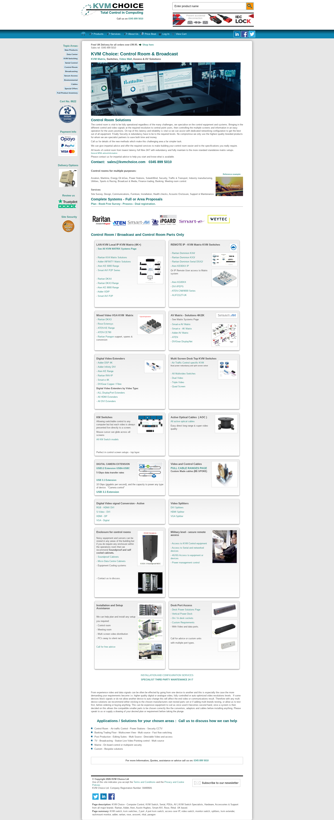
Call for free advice (105, 646)
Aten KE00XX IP (180, 266)
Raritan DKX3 (105, 319)
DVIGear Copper (106, 384)
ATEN (175, 337)
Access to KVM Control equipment (189, 543)
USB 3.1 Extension (107, 491)
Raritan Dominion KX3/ (183, 257)
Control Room (71, 67)
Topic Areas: (70, 45)
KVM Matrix (98, 58)
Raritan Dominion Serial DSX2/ (187, 261)
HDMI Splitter (177, 512)
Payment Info (68, 131)
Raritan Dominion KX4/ (183, 253)
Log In (165, 33)
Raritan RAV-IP (105, 375)
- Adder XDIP (103, 291)
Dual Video (177, 378)
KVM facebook (244, 34)
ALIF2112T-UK (179, 295)
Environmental (71, 80)
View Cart (181, 33)
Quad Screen (178, 386)
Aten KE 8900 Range (108, 287)
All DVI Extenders (107, 401)
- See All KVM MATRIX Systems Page (116, 248)
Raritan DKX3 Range (108, 283)
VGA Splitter (177, 516)
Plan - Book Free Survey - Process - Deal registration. (123, 203)
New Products (71, 50)
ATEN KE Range (106, 328)
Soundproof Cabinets (108, 557)
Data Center (72, 54)
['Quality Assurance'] (68, 123)
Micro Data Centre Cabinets (112, 561)
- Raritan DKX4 (104, 279)
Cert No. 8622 (68, 101)
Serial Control (71, 63)
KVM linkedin (237, 34)
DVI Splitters (177, 507)
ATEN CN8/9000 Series (184, 290)
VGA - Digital (102, 520)
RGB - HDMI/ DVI (105, 507)
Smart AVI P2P (106, 296)
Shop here (148, 44)
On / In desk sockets (182, 618)
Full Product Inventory (67, 93)
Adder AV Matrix (180, 333)
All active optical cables (183, 421)
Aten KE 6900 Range (108, 266)
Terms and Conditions (145, 782)
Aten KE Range (105, 371)
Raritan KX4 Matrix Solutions (112, 257)
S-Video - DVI (103, 512)
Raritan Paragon (106, 336)
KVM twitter (252, 34)
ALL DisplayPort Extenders (111, 392)
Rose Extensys (105, 323)
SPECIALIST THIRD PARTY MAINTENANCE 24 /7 (167, 679)
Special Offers (71, 89)
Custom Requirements (183, 622)
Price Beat (150, 33)
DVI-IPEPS (178, 286)
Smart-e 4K (103, 380)
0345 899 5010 (135, 18)
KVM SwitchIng (71, 58)
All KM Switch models (107, 439)
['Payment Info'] (67, 156)
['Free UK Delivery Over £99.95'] (68, 187)
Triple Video (177, 382)
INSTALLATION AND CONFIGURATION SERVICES (167, 675)
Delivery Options (68, 165)
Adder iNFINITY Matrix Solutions (114, 261)
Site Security (69, 216)
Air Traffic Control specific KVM (188, 362)
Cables (74, 84)
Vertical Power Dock (182, 613)
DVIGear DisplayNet (182, 341)
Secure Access (71, 76)
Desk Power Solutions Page (186, 609)
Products (98, 33)
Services (115, 33)
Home (83, 34)
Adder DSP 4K (105, 362)
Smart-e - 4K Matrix (182, 328)
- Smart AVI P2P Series (108, 270)
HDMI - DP (101, 516)
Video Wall (125, 58)
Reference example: (232, 174)
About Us (133, 33)
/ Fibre (118, 384)
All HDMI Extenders (108, 397)
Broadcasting (71, 71)
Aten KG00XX (179, 282)
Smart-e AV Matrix (181, 324)
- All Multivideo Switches (183, 373)
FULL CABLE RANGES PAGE (189, 468)
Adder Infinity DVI (107, 367)
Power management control (186, 562)
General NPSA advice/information (104, 153)
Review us (68, 195)
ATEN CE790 (104, 332)
